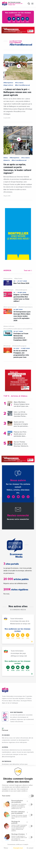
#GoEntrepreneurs (25, 307)
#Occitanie (19, 82)
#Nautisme (18, 278)
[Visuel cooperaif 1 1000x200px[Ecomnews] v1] (18, 30)
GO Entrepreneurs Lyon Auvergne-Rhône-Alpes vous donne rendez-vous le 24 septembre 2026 (22, 316)
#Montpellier (8, 82)
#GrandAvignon (21, 290)
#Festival (7, 346)
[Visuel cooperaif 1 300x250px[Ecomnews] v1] (18, 380)
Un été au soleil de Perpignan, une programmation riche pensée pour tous (21, 354)
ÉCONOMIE (6, 735)
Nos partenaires (16, 712)
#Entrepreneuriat (10, 307)
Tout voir (27, 270)
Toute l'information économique (15, 3)
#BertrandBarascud (22, 85)
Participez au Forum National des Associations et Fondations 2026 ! (21, 336)
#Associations (9, 326)
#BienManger (9, 290)
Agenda (5, 747)
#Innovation (8, 278)
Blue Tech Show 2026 (21, 283)
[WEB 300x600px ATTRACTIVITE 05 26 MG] (18, 234)
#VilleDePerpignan (19, 346)
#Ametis (7, 160)
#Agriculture (8, 85)
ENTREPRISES (6, 761)
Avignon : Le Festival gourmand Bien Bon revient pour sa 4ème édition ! (21, 298)
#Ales (6, 157)
